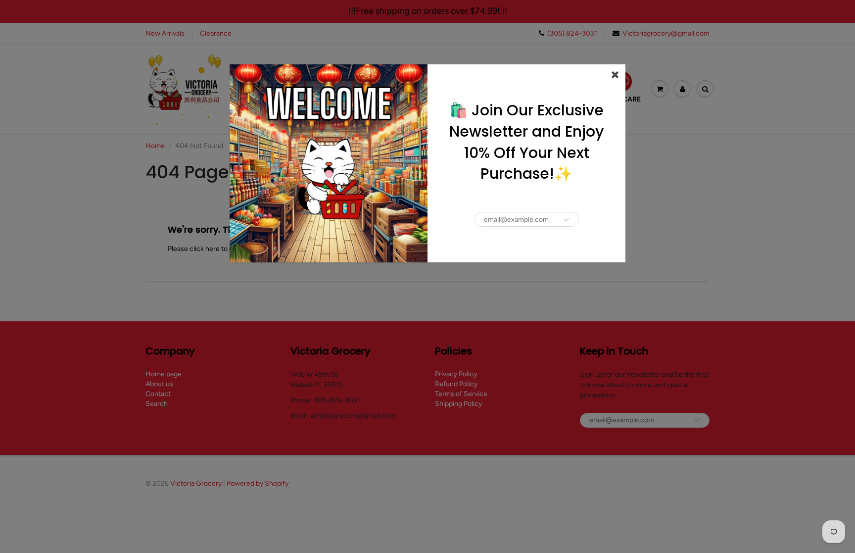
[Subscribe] (566, 220)
